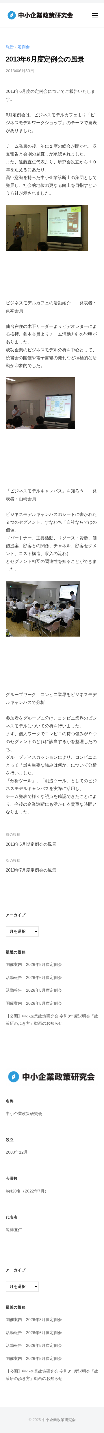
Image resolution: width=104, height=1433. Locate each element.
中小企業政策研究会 (59, 1420)
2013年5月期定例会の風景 (31, 844)
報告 (10, 47)
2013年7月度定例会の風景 (31, 870)
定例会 (24, 47)
